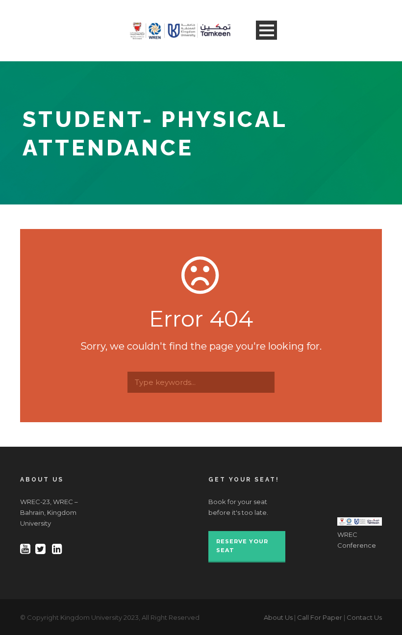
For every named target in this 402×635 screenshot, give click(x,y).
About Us (278, 617)
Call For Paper (319, 617)
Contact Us (364, 617)
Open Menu (266, 30)
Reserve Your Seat (242, 546)
